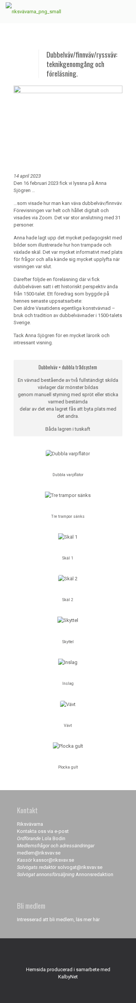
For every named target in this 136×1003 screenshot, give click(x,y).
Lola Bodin (53, 838)
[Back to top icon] (68, 954)
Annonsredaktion (94, 874)
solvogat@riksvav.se (79, 867)
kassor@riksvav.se (53, 860)
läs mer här (88, 919)
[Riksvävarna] (33, 11)
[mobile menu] (125, 11)
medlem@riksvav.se (38, 853)
